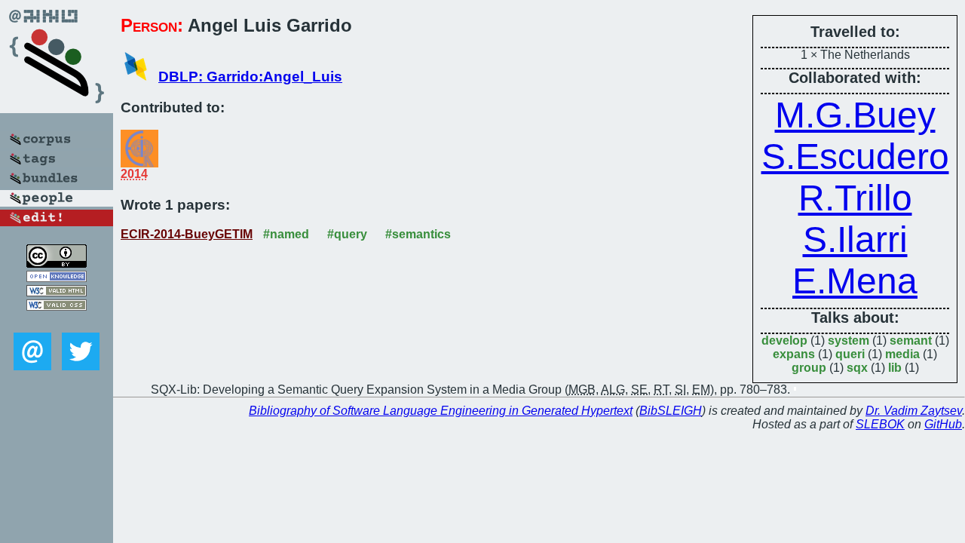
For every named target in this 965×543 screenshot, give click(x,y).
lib (895, 367)
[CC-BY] (56, 263)
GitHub (943, 424)
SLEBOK (880, 424)
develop (784, 340)
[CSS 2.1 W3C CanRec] (56, 321)
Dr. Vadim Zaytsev (913, 410)
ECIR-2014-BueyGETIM (187, 234)
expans (794, 354)
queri (850, 354)
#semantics (418, 234)
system (848, 340)
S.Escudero (855, 156)
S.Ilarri (855, 239)
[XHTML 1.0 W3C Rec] (56, 292)
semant (911, 340)
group (809, 367)
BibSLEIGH (670, 410)
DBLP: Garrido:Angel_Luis (250, 76)
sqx (857, 367)
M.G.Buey (855, 115)
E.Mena (855, 281)
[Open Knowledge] (56, 278)
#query (347, 234)
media (902, 354)
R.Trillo (855, 198)
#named (286, 234)
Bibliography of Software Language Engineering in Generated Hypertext (441, 410)
